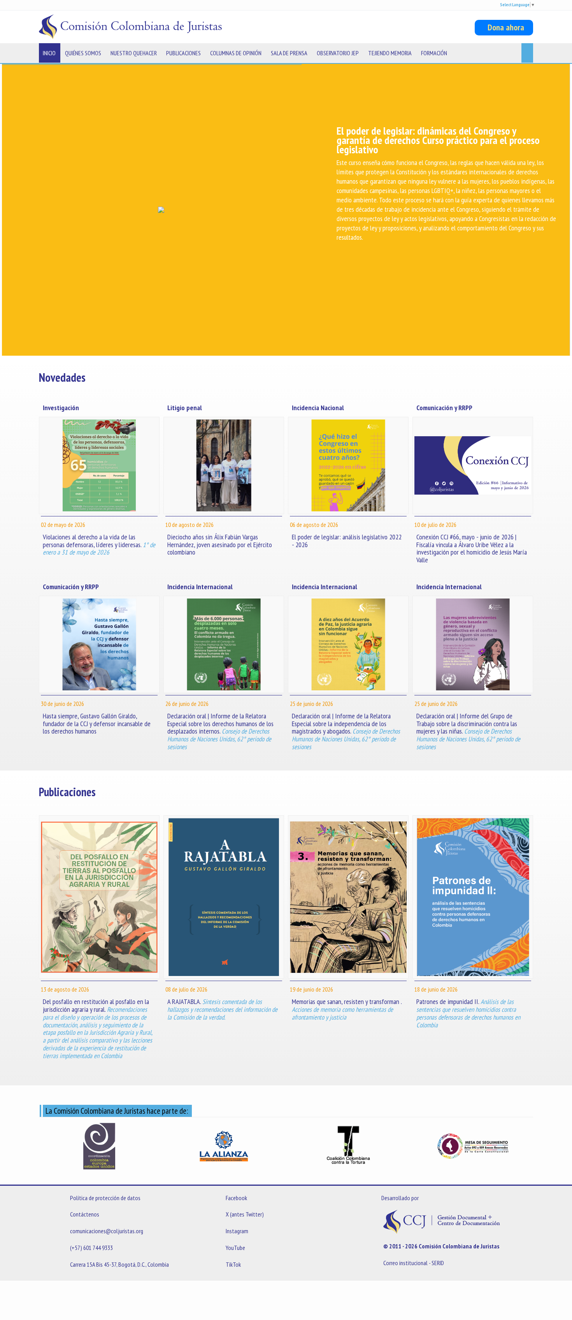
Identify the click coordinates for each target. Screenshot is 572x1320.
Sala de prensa (289, 53)
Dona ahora (504, 27)
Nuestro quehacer (134, 53)
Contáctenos (84, 1214)
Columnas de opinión (235, 53)
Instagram (237, 1231)
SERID (438, 1263)
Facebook (236, 1198)
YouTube (235, 1248)
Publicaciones (183, 53)
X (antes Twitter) (245, 1214)
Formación (434, 53)
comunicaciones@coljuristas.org (106, 1231)
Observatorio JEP (338, 53)
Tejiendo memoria (390, 53)
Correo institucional (405, 1263)
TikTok (233, 1264)
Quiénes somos (83, 53)
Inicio (49, 53)
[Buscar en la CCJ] (527, 53)
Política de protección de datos (105, 1198)
